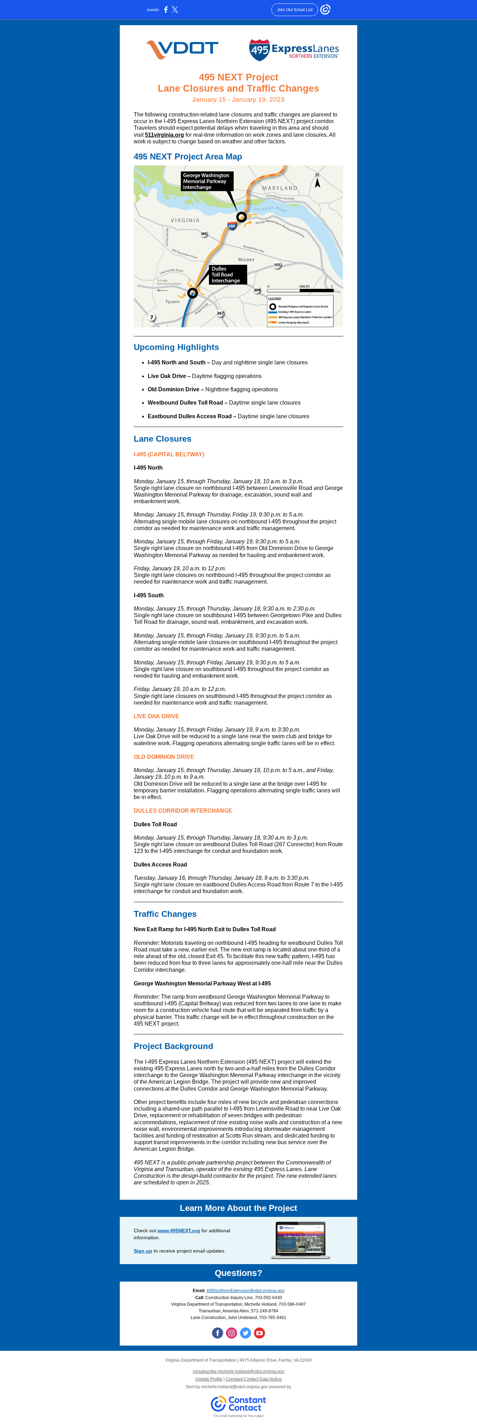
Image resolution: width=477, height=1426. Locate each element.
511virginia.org (164, 135)
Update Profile (208, 1379)
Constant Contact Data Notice (254, 1379)
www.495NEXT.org (178, 1230)
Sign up (143, 1251)
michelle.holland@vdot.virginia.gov (234, 1386)
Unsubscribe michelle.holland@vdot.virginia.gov (239, 1371)
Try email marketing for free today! (238, 1416)
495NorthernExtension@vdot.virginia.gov (245, 1290)
